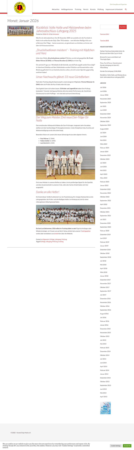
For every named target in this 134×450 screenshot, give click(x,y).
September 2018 (105, 257)
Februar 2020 (104, 231)
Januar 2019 (104, 246)
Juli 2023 (103, 163)
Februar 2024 (104, 148)
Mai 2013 (103, 393)
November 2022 (105, 193)
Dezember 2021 (105, 208)
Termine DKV (104, 34)
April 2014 (103, 366)
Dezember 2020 (105, 223)
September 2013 (105, 385)
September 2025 (105, 102)
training (60, 241)
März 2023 (103, 178)
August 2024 (104, 129)
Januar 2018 (104, 276)
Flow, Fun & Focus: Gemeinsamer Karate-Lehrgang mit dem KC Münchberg (111, 65)
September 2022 (105, 200)
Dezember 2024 (105, 114)
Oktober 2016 (104, 306)
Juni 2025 (103, 110)
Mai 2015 (103, 344)
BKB (107, 40)
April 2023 (103, 174)
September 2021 (105, 216)
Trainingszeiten (86, 231)
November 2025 (105, 99)
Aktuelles (55, 9)
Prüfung (101, 9)
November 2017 (105, 283)
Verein (85, 9)
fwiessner (56, 34)
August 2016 (104, 314)
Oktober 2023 (104, 159)
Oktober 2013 (104, 381)
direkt (56, 233)
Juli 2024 (103, 133)
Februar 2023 (104, 182)
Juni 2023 (103, 166)
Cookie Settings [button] (115, 446)
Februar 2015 (104, 347)
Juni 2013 (103, 389)
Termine (103, 40)
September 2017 (105, 291)
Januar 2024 (104, 151)
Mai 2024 (103, 140)
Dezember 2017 (105, 280)
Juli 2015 (103, 340)
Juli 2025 (103, 106)
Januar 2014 (104, 374)
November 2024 (105, 117)
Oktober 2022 (104, 197)
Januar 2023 (104, 185)
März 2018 (103, 272)
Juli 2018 (103, 261)
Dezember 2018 (105, 249)
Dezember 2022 (105, 189)
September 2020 (105, 227)
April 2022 (103, 204)
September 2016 (105, 310)
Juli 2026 (103, 87)
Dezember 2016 (105, 298)
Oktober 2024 (104, 121)
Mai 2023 (103, 170)
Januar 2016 (104, 325)
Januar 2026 (104, 95)
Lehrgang (58, 239)
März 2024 (103, 144)
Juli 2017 (103, 295)
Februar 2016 (104, 321)
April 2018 (103, 268)
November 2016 (105, 302)
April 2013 (103, 397)
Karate (93, 9)
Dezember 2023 (105, 155)
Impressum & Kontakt (114, 9)
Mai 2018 (103, 265)
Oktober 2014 (104, 355)
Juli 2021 (103, 219)
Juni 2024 (103, 136)
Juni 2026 (103, 91)
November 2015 (105, 332)
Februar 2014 (104, 370)
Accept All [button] (127, 446)
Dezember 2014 (105, 351)
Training (78, 9)
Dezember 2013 (105, 378)
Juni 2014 (103, 363)
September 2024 (105, 125)
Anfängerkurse (67, 9)
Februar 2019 (104, 242)
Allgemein (45, 239)
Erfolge (52, 239)
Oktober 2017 (104, 287)
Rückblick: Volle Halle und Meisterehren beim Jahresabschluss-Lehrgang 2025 (63, 29)
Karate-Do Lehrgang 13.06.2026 (110, 71)
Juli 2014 (103, 359)
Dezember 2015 (105, 329)
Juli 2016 (103, 317)
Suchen (123, 27)
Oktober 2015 (104, 336)
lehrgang (49, 241)
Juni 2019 (103, 238)
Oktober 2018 (104, 253)
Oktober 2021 (104, 212)
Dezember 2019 (105, 234)
